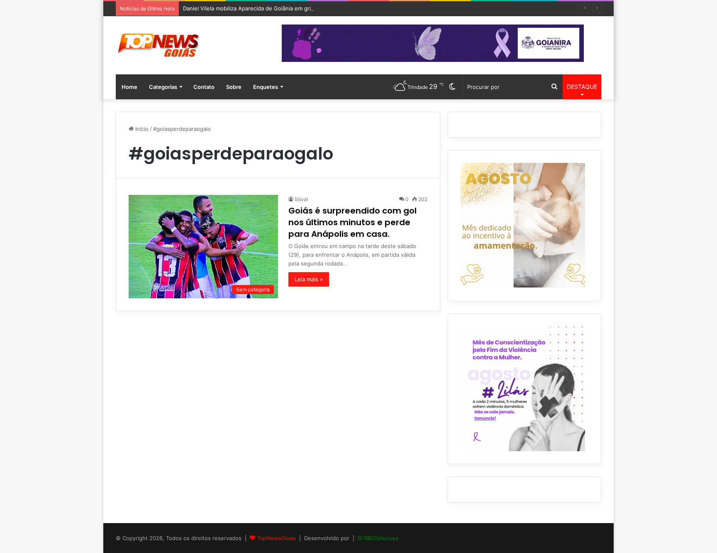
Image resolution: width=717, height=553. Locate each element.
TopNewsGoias (276, 538)
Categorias (163, 87)
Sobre (233, 87)
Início (141, 128)
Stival (301, 199)
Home (129, 87)
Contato (204, 87)
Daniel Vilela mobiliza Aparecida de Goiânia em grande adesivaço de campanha (284, 8)
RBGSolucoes (381, 538)
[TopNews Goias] (158, 45)
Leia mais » (309, 279)
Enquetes (265, 87)
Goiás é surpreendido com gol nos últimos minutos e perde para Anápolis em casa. (352, 222)
